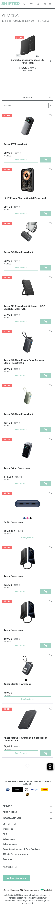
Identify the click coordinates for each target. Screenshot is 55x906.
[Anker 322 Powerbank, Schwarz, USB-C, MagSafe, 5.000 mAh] (27, 288)
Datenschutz (9, 839)
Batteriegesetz (10, 844)
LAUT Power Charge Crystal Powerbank (25, 198)
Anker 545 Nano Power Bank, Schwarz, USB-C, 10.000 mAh (24, 361)
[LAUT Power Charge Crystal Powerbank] (27, 180)
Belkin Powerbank (13, 522)
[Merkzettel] (31, 4)
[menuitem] (23, 4)
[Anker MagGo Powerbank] (26, 680)
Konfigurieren (27, 537)
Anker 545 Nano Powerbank (18, 252)
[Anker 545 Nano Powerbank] (27, 234)
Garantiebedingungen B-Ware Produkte (21, 849)
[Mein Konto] (38, 4)
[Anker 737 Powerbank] (27, 126)
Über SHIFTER (9, 824)
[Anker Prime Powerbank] (27, 450)
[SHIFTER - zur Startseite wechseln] (10, 4)
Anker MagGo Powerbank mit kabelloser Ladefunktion (25, 739)
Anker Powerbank (13, 576)
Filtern (28, 97)
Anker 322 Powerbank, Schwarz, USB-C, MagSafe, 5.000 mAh (25, 307)
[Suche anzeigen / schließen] (24, 4)
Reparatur (7, 859)
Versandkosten (16, 898)
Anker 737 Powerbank (15, 144)
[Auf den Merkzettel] (51, 115)
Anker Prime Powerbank (17, 468)
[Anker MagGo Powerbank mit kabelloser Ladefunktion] (27, 719)
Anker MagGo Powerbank (17, 684)
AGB (5, 834)
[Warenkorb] (45, 4)
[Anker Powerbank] (27, 558)
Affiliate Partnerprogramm (15, 854)
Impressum (8, 829)
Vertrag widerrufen (16, 878)
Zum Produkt (21, 160)
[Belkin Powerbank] (24, 518)
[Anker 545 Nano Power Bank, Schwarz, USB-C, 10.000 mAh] (27, 342)
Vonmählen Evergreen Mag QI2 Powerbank (27, 61)
